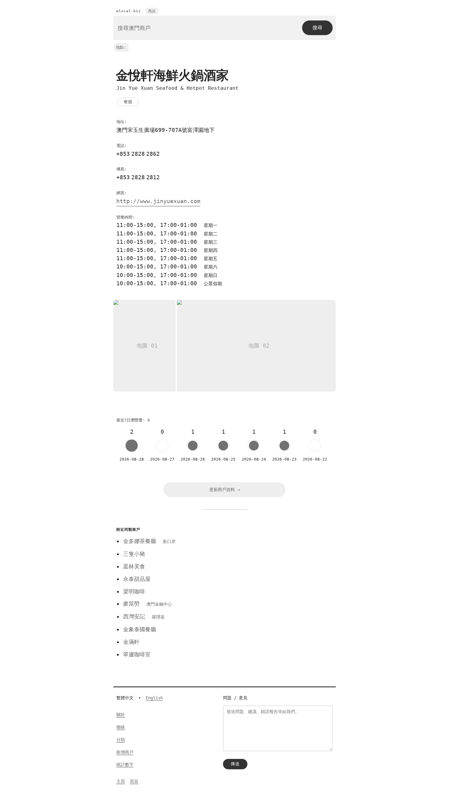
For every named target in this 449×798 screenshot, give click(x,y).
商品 (151, 11)
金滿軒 (131, 642)
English (154, 697)
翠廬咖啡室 (137, 654)
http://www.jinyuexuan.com (158, 201)
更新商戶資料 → (224, 489)
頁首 (134, 781)
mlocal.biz (128, 11)
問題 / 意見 (235, 697)
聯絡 (120, 727)
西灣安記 (144, 616)
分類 (120, 739)
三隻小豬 (134, 554)
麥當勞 (147, 603)
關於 (120, 714)
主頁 (120, 781)
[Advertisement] (274, 568)
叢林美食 (134, 566)
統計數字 (124, 764)
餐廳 (128, 101)
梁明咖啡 (134, 591)
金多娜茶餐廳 (149, 541)
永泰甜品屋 (137, 579)
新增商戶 (124, 752)
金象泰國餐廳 (139, 629)
